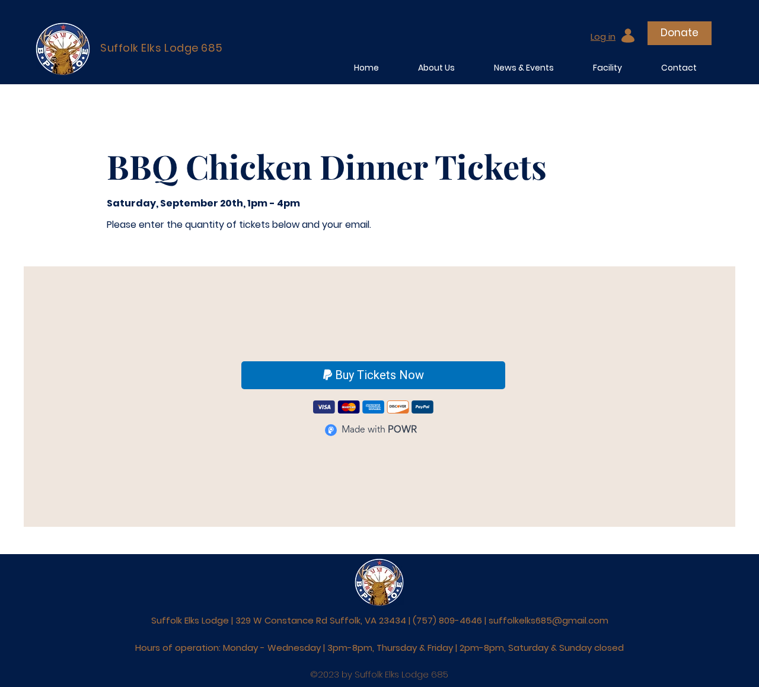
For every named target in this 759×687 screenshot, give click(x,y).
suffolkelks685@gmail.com (548, 620)
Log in (603, 36)
